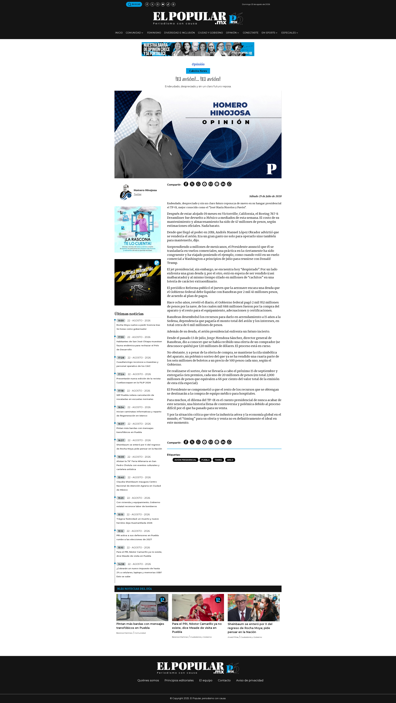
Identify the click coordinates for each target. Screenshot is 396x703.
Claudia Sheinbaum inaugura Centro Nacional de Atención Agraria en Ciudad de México (138, 486)
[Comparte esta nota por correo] (210, 184)
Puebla (205, 460)
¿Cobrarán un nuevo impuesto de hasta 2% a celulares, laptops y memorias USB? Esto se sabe (139, 572)
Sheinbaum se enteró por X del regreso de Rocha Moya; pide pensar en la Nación (139, 446)
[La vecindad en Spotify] (137, 229)
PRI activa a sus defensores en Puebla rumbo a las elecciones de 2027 (137, 537)
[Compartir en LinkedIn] (223, 184)
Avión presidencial (185, 460)
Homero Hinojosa (145, 190)
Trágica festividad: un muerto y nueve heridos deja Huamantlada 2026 (137, 521)
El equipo (205, 680)
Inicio (119, 32)
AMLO (230, 460)
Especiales (288, 32)
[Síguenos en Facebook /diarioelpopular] (147, 4)
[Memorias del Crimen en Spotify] (137, 282)
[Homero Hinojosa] (125, 192)
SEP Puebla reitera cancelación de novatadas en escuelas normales (135, 397)
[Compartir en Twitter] (192, 184)
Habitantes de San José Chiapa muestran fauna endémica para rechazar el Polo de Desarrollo (139, 345)
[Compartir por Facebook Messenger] (216, 184)
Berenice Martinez (124, 633)
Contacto (224, 680)
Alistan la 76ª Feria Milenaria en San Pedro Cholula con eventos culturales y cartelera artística (137, 465)
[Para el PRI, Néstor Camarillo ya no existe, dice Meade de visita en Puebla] (198, 607)
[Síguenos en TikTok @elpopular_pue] (168, 4)
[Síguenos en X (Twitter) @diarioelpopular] (152, 4)
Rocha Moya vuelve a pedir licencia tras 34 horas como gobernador (138, 327)
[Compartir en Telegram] (204, 184)
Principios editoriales (179, 680)
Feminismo (154, 32)
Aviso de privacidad (249, 680)
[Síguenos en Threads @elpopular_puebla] (173, 4)
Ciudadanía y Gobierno (201, 637)
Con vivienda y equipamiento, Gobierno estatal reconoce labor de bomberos (138, 504)
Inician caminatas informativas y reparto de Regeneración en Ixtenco (138, 413)
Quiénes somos (148, 680)
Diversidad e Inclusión (179, 32)
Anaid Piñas (233, 637)
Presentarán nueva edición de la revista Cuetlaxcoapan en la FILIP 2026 (138, 380)
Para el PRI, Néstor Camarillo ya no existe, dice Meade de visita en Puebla (139, 554)
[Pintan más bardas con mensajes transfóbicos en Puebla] (142, 607)
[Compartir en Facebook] (185, 184)
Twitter (138, 194)
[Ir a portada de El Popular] (198, 18)
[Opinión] (198, 48)
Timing (218, 460)
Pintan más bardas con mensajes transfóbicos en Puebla (134, 430)
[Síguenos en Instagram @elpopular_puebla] (158, 4)
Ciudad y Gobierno (210, 32)
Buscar (135, 4)
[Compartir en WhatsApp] (198, 184)
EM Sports (268, 32)
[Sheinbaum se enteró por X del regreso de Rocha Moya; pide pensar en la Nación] (254, 607)
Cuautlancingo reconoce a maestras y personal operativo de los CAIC (137, 364)
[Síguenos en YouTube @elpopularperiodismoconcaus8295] (163, 4)
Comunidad (133, 32)
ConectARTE (250, 32)
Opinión (231, 32)
